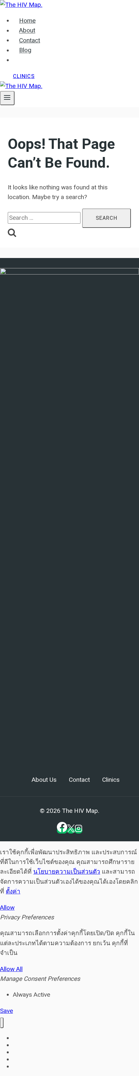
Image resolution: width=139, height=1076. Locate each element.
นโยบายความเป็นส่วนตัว (66, 871)
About (27, 30)
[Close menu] (2, 1022)
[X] (71, 831)
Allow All (11, 969)
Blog (25, 50)
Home (27, 20)
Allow (7, 907)
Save (6, 1010)
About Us (44, 779)
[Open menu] (7, 98)
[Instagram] (78, 831)
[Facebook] (62, 831)
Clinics (24, 76)
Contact (29, 40)
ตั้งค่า (13, 891)
